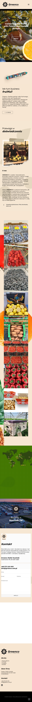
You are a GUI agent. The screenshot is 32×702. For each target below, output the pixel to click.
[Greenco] (11, 4)
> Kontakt (3, 664)
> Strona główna (5, 661)
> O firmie (3, 662)
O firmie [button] (8, 112)
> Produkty (3, 663)
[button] (28, 4)
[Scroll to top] (29, 699)
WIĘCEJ (16, 39)
